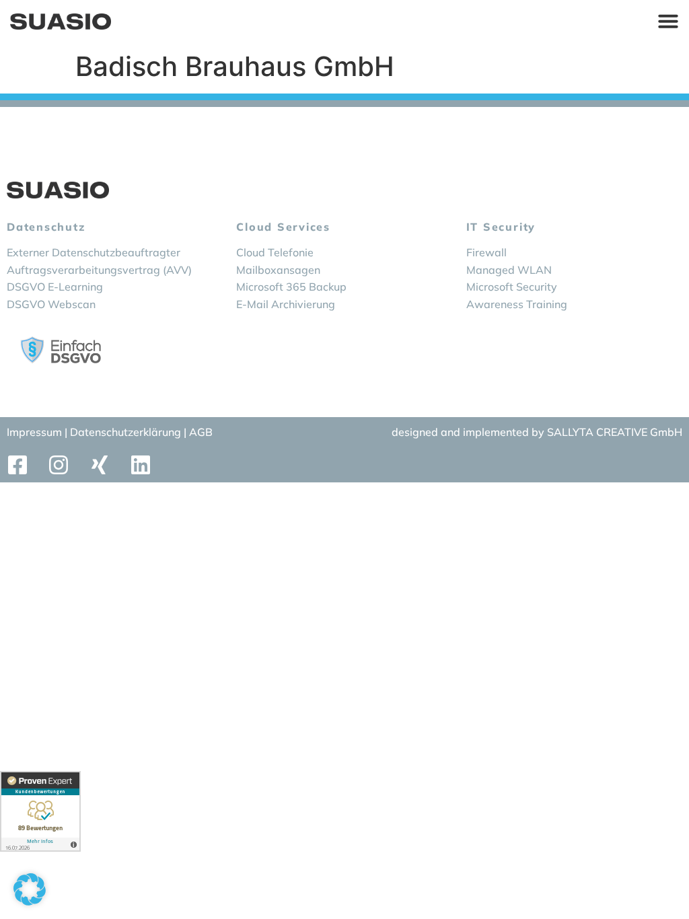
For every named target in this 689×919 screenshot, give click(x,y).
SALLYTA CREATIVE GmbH (614, 432)
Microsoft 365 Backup (291, 286)
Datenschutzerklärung (127, 432)
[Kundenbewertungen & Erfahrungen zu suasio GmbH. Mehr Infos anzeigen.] (40, 811)
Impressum (34, 432)
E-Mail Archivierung (285, 304)
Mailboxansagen (278, 270)
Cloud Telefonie (275, 252)
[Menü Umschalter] (668, 21)
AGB (201, 432)
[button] (29, 889)
